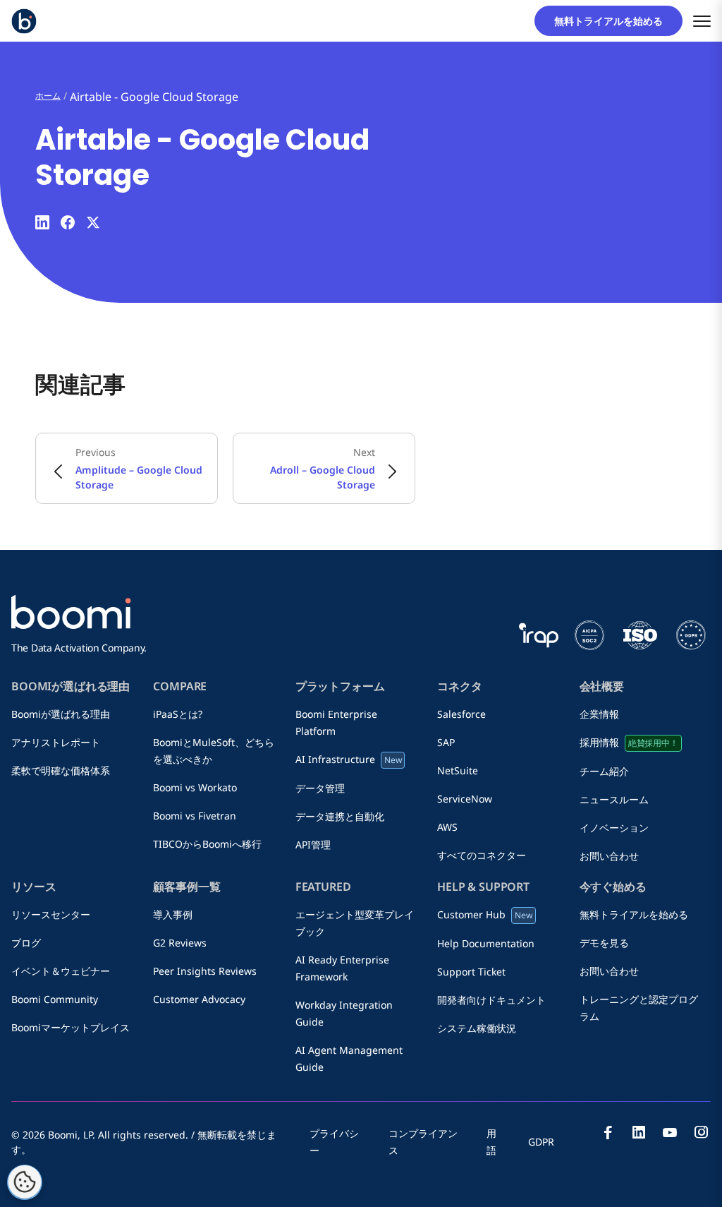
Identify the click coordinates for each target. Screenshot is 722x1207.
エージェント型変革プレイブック (354, 923)
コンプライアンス (423, 1142)
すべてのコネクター (481, 855)
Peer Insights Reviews (205, 971)
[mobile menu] (702, 21)
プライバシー (334, 1142)
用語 (491, 1142)
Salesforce (461, 714)
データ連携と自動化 (339, 816)
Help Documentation (485, 943)
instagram (701, 1132)
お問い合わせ (609, 856)
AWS (447, 827)
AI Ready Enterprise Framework (342, 968)
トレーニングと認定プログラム (639, 1007)
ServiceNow (464, 798)
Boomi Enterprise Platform (336, 722)
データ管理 (320, 788)
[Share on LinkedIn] (42, 222)
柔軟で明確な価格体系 (60, 770)
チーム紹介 (609, 771)
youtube (670, 1132)
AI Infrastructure (348, 759)
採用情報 (629, 742)
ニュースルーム (619, 799)
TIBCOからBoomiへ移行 (207, 844)
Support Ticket (471, 971)
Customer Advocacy (199, 999)
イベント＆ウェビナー (60, 971)
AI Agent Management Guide (349, 1058)
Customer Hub (484, 914)
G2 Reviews (180, 942)
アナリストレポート (55, 742)
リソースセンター (50, 914)
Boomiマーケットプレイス (70, 1027)
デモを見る (604, 942)
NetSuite (457, 770)
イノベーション (614, 827)
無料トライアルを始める (613, 21)
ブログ (31, 942)
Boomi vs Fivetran (194, 815)
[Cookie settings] (24, 1182)
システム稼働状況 (476, 1028)
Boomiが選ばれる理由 (60, 714)
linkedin (639, 1132)
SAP (451, 742)
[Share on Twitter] (93, 222)
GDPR (541, 1141)
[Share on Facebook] (68, 222)
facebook (608, 1132)
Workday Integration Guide (344, 1013)
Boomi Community (54, 999)
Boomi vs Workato (200, 787)
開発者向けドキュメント (491, 1000)
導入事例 (172, 914)
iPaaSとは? (177, 714)
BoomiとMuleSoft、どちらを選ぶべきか (213, 750)
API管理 (313, 844)
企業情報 (604, 714)
